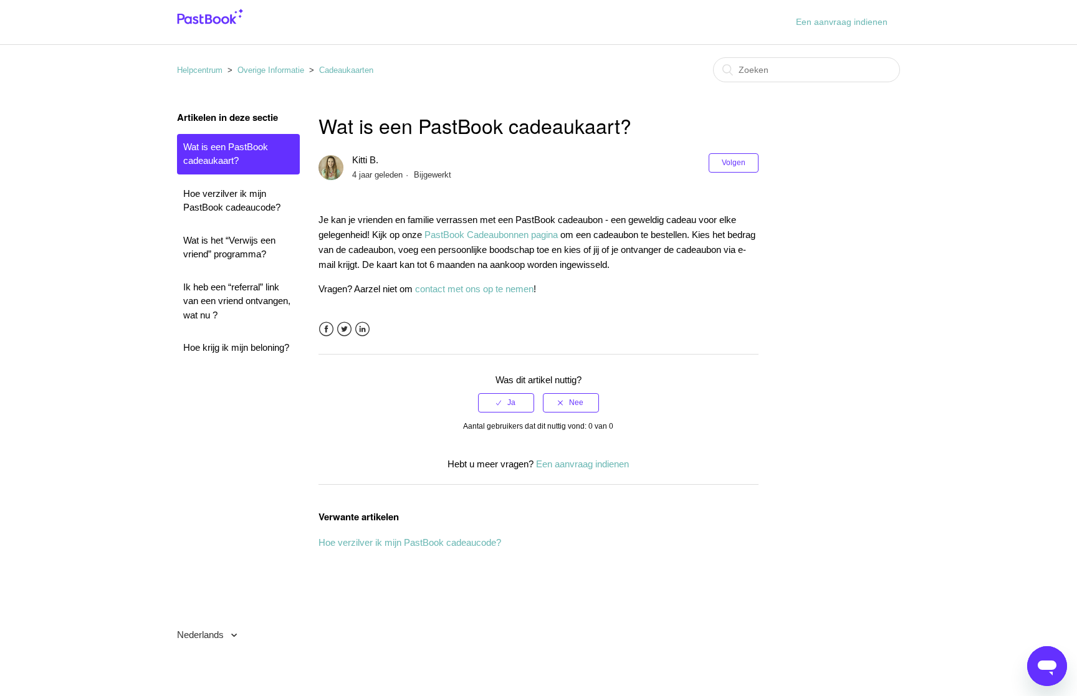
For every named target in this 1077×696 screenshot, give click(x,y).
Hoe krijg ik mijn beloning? (236, 347)
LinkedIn (362, 329)
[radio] (506, 402)
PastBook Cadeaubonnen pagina (491, 234)
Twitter (344, 329)
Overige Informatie (270, 70)
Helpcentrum (200, 70)
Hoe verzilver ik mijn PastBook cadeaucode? (231, 200)
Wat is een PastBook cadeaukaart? (225, 153)
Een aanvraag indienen (842, 22)
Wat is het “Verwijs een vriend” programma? (229, 247)
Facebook (326, 329)
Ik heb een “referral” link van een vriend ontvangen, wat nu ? (236, 301)
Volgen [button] (733, 162)
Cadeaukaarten (346, 70)
